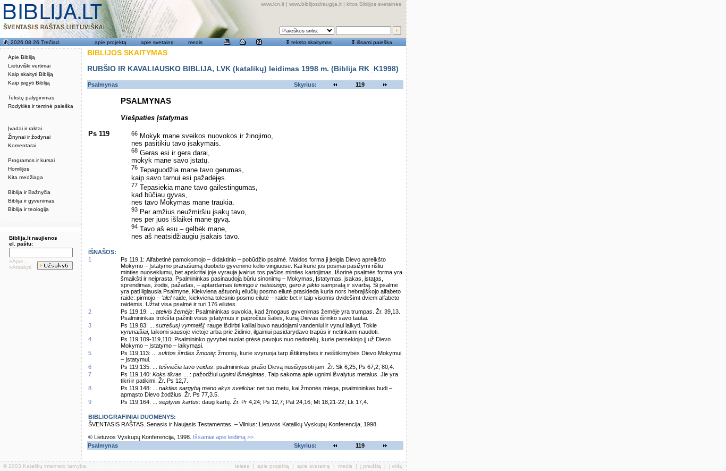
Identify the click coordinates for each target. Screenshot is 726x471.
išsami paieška (374, 42)
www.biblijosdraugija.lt (315, 4)
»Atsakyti (20, 267)
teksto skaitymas (311, 42)
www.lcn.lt (272, 4)
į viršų (396, 466)
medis (195, 42)
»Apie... (18, 261)
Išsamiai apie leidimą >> (223, 437)
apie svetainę (157, 42)
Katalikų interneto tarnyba (54, 466)
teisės (242, 466)
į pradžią (370, 466)
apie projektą (110, 42)
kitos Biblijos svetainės (374, 4)
